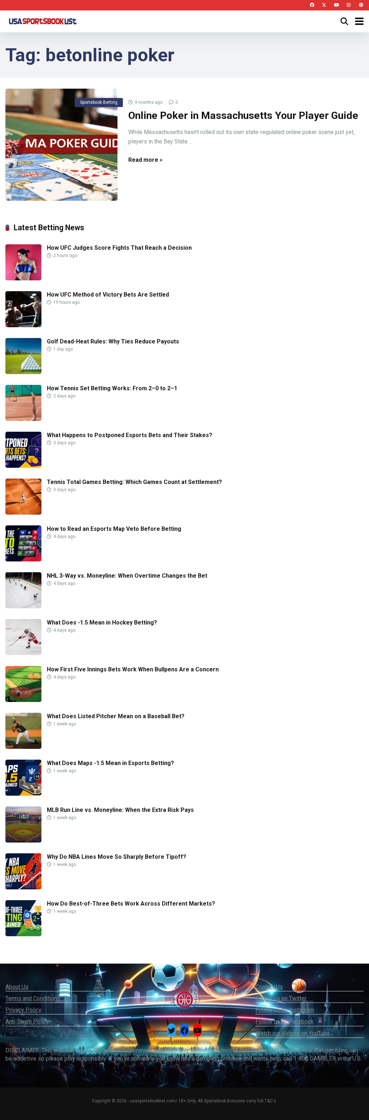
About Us (16, 986)
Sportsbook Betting (98, 102)
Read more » (145, 159)
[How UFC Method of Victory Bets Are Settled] (23, 325)
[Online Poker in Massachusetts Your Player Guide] (61, 145)
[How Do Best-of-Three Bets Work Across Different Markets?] (23, 934)
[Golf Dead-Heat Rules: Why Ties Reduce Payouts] (23, 372)
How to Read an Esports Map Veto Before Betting (114, 528)
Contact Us (269, 986)
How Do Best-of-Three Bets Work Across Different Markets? (131, 903)
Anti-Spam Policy (27, 1021)
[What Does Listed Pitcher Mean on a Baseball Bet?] (23, 746)
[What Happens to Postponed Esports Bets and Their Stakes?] (23, 465)
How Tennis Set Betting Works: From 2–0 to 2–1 (112, 388)
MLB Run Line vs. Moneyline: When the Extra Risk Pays (120, 809)
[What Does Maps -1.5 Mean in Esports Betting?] (23, 793)
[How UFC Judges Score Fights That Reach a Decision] (23, 278)
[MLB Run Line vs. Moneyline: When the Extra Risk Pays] (23, 840)
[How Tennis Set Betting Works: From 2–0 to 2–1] (23, 418)
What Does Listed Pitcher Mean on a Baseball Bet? (115, 716)
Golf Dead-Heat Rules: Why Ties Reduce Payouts (113, 341)
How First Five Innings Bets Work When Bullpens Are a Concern (133, 669)
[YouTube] (336, 5)
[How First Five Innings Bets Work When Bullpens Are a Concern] (23, 700)
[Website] (361, 5)
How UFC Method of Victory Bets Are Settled (108, 294)
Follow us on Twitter (281, 998)
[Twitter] (324, 5)
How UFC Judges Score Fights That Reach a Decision (119, 247)
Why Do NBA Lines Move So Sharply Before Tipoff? (116, 856)
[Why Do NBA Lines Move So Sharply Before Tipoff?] (23, 887)
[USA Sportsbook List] (42, 20)
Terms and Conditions (32, 998)
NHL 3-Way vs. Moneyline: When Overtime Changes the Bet (127, 575)
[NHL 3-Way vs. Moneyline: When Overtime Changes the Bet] (23, 606)
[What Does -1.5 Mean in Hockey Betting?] (23, 653)
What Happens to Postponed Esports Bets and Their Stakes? (129, 435)
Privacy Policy (23, 1009)
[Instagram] (348, 5)
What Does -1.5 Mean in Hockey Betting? (102, 622)
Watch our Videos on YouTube (292, 1033)
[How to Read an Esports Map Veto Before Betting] (23, 559)
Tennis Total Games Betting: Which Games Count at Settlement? (134, 482)
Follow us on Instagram (284, 1009)
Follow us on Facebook (284, 1021)
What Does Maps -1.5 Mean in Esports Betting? (110, 763)
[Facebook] (312, 5)
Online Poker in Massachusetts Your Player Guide (243, 115)
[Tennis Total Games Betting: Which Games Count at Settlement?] (23, 512)
